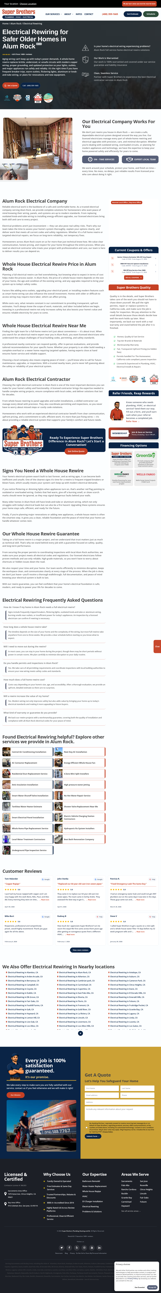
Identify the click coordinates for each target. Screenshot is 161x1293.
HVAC (84, 1196)
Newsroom (59, 1253)
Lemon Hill (22, 1270)
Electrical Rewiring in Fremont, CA (74, 1005)
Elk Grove (55, 1267)
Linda (34, 1270)
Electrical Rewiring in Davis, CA (124, 989)
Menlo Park (112, 1270)
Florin (85, 1267)
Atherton (87, 1263)
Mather (92, 1270)
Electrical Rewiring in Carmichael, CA (75, 985)
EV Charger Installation (92, 1201)
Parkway (73, 1273)
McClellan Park (101, 1270)
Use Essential (140, 1287)
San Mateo (89, 1276)
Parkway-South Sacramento (87, 1273)
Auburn (94, 1263)
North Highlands (46, 1273)
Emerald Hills (70, 1267)
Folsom (143, 1201)
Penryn (100, 1273)
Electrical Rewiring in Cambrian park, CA (77, 980)
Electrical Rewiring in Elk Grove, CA (23, 997)
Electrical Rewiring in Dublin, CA (22, 993)
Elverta (61, 1267)
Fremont (108, 1267)
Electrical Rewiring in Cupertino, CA (74, 989)
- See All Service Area (91, 1279)
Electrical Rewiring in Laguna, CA (124, 1013)
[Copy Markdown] (37, 44)
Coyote (7, 1267)
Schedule (151, 14)
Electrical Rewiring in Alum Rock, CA (75, 972)
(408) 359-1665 (32, 85)
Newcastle (25, 1273)
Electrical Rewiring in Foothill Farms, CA (25, 1005)
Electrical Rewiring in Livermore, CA (75, 1022)
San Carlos (65, 1276)
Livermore (48, 1270)
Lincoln (143, 1193)
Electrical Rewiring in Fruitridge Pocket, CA (129, 1005)
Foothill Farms (99, 1267)
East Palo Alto (34, 1267)
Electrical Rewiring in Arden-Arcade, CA (25, 976)
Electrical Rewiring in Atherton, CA (74, 976)
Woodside (79, 1279)
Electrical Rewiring (90, 1206)
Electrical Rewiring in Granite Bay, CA (126, 1009)
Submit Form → (93, 1136)
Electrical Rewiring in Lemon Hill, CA (24, 1017)
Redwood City (17, 1276)
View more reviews (80, 950)
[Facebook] (69, 1248)
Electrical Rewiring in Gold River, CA (75, 1009)
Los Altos (61, 1270)
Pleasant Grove (109, 1273)
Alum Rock (15, 23)
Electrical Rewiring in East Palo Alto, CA (76, 993)
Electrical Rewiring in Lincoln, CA (73, 1017)
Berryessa (101, 1263)
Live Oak (40, 1270)
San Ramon (97, 1276)
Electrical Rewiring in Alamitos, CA (23, 972)
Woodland (71, 1279)
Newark (17, 1273)
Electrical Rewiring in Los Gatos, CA (126, 1026)
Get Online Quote (76, 451)
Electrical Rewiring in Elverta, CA (73, 997)
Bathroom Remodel (91, 1181)
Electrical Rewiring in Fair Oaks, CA (23, 1001)
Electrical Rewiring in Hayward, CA (23, 1013)
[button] (16, 1095)
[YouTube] (92, 1248)
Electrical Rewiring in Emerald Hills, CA (127, 997)
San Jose (144, 1181)
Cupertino (14, 1267)
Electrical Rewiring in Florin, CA (73, 1001)
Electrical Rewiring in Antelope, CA (125, 972)
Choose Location (28, 3)
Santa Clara (106, 1276)
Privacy (72, 1253)
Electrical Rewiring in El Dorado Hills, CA (128, 993)
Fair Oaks (144, 1197)
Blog (66, 1253)
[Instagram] (84, 1248)
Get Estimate (132, 14)
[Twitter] (61, 1248)
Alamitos (53, 1263)
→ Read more (44, 900)
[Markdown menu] (40, 44)
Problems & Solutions (92, 1211)
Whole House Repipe (91, 1191)
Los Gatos (80, 1270)
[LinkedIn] (99, 1248)
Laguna (14, 1270)
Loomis (55, 1270)
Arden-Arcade (78, 1263)
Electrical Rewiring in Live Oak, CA (23, 1022)
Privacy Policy (108, 1132)
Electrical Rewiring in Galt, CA (21, 1009)
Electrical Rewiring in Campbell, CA (23, 985)
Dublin (25, 1267)
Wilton (64, 1279)
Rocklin (124, 1193)
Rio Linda (26, 1276)
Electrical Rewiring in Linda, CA (124, 1017)
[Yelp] (77, 1248)
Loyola (86, 1270)
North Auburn (34, 1273)
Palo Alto (125, 1185)
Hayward (125, 1206)
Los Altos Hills (71, 1270)
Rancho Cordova (128, 1189)
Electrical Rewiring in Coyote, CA (22, 989)
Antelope (69, 1263)
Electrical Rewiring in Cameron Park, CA (127, 980)
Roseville (144, 1185)
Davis (21, 1267)
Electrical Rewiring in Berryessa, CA (23, 980)
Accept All (152, 1287)
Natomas (10, 1273)
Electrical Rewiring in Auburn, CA (124, 976)
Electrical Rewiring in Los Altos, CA (23, 1026)
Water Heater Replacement (94, 1186)
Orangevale (57, 1273)
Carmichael (126, 1201)
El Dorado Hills (45, 1267)
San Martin (80, 1276)
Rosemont (39, 1276)
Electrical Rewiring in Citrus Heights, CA (127, 985)
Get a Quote (12, 85)
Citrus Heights (146, 1189)
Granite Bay (126, 1197)
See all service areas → (131, 1211)
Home (5, 23)
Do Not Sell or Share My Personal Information (91, 1253)
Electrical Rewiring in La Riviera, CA (74, 1013)
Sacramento (126, 1181)
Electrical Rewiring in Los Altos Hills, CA (76, 1026)
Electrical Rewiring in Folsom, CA (124, 1001)
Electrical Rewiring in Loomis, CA (124, 1022)
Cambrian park (111, 1263)
